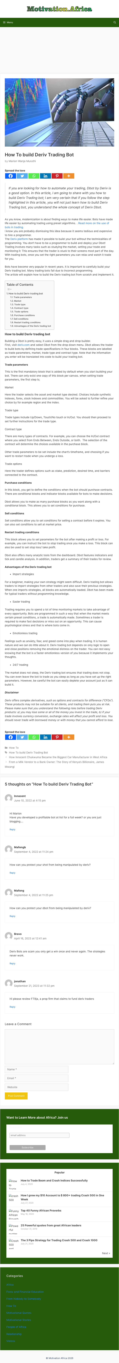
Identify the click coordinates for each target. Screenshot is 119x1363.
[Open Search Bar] (114, 22)
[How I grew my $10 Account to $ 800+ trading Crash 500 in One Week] (14, 1200)
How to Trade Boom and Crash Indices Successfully (54, 1180)
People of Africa (16, 1326)
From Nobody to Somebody (23, 1298)
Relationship (14, 1334)
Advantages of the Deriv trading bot (32, 326)
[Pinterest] (57, 176)
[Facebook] (10, 176)
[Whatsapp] (33, 176)
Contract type (21, 308)
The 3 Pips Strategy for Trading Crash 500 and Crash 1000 (59, 1240)
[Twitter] (22, 176)
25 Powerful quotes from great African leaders (51, 1225)
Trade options (21, 311)
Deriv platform (19, 239)
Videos (10, 1341)
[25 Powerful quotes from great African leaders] (14, 1233)
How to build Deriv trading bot (26, 293)
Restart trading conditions (27, 322)
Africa (10, 1284)
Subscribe (16, 1127)
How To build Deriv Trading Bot (28, 752)
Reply (12, 829)
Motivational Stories (18, 1320)
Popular (60, 1172)
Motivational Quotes (18, 1312)
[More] (68, 176)
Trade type (19, 304)
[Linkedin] (45, 176)
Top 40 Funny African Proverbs (41, 1210)
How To (14, 747)
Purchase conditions (24, 315)
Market (17, 301)
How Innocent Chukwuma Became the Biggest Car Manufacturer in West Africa (58, 757)
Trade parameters (23, 297)
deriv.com (24, 344)
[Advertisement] (59, 48)
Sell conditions (21, 319)
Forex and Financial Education (25, 1291)
